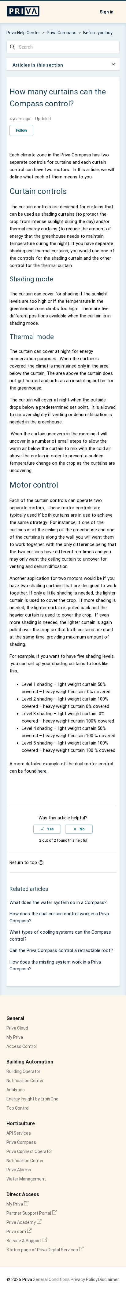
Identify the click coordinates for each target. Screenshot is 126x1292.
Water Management (26, 1179)
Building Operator (23, 1071)
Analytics (15, 1089)
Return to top (23, 862)
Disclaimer (108, 1279)
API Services (18, 1133)
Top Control (17, 1108)
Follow (21, 130)
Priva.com (19, 1231)
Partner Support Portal (31, 1213)
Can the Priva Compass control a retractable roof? (61, 950)
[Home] (23, 15)
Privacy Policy (84, 1279)
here (42, 771)
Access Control (21, 1046)
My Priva (14, 1037)
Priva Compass (61, 32)
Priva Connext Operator (29, 1151)
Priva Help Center (23, 32)
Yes (50, 829)
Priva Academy (24, 1222)
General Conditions (51, 1279)
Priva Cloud (17, 1028)
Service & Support (26, 1240)
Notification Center (25, 1080)
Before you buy (98, 32)
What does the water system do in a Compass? (58, 902)
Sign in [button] (106, 11)
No (82, 829)
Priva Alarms (18, 1169)
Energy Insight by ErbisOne (32, 1098)
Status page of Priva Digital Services (45, 1249)
